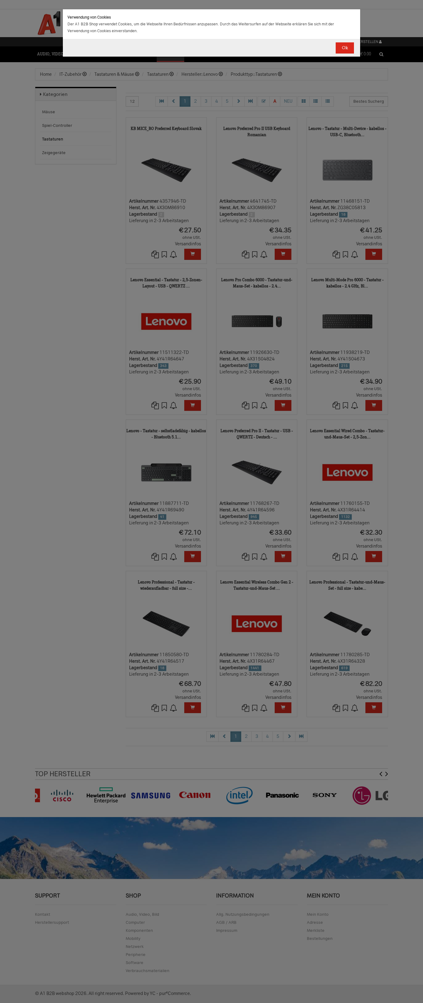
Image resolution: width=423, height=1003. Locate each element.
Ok (345, 47)
